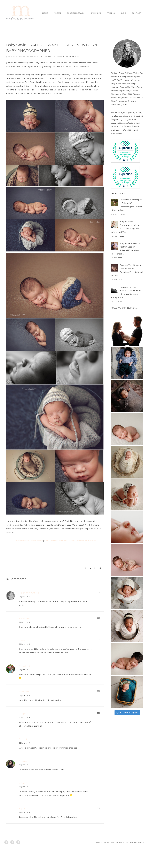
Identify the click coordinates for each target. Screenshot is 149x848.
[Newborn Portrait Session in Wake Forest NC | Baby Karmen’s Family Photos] (114, 289)
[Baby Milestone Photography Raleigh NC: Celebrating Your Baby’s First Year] (114, 224)
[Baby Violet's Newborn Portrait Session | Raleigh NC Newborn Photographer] (114, 246)
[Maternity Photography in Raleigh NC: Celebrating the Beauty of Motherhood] (114, 202)
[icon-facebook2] (7, 842)
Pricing (111, 13)
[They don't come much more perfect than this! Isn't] (127, 494)
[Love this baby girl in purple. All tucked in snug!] (127, 396)
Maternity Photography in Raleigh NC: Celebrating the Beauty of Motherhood (126, 204)
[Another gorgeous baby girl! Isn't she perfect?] (127, 429)
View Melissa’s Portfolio (55, 540)
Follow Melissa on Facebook (82, 540)
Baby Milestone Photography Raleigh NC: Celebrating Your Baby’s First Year (125, 226)
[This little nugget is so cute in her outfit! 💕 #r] (127, 560)
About (57, 13)
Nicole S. (25, 666)
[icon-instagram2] (13, 842)
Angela (23, 713)
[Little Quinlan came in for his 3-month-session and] (127, 363)
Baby (65, 56)
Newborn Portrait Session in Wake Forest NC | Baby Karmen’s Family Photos (126, 292)
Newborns (74, 56)
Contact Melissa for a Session (28, 540)
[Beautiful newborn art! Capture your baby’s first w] (127, 659)
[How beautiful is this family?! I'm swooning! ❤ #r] (127, 330)
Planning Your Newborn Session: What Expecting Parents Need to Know (127, 270)
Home (45, 13)
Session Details (76, 13)
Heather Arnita (29, 592)
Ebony (23, 761)
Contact (137, 13)
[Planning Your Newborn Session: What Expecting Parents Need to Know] (114, 268)
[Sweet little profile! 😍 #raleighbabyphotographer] (127, 527)
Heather (24, 618)
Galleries (96, 13)
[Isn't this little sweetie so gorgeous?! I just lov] (127, 462)
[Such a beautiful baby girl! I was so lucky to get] (127, 692)
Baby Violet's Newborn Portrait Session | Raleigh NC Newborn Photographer (126, 248)
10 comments (46, 56)
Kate (22, 640)
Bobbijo (24, 739)
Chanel (23, 783)
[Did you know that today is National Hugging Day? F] (127, 626)
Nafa (22, 808)
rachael (24, 691)
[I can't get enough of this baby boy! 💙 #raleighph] (127, 593)
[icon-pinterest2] (18, 842)
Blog (123, 13)
